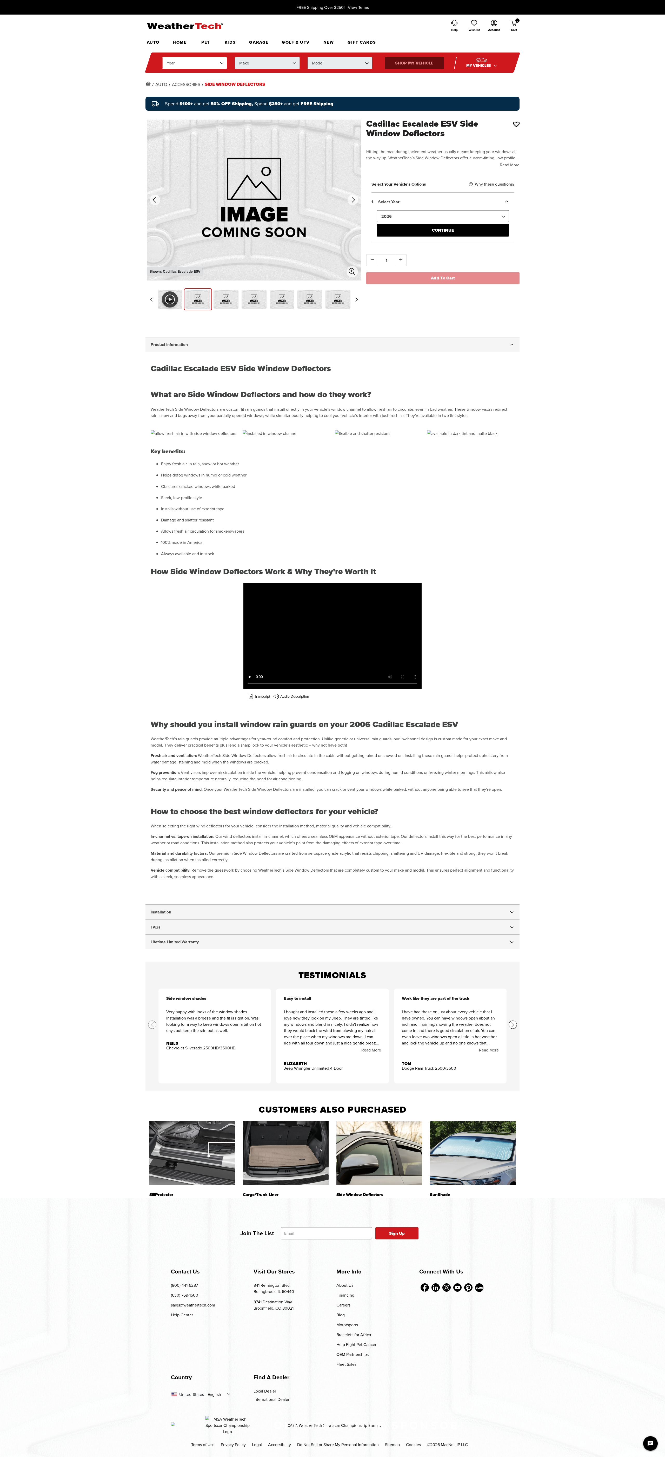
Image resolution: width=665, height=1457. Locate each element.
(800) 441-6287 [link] (184, 1285)
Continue (443, 230)
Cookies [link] (413, 1444)
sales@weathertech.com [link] (193, 1305)
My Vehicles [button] (479, 65)
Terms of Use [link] (203, 1444)
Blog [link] (340, 1315)
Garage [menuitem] (259, 42)
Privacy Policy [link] (233, 1444)
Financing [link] (345, 1295)
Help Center (182, 1315)
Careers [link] (343, 1305)
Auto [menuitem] (153, 42)
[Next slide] (356, 299)
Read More (510, 165)
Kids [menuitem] (230, 42)
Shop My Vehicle (414, 63)
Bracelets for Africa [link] (353, 1334)
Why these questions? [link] (494, 184)
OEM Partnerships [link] (352, 1354)
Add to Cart (443, 278)
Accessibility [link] (279, 1444)
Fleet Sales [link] (346, 1364)
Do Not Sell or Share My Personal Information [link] (338, 1444)
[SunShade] (473, 1153)
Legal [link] (257, 1444)
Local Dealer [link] (265, 1391)
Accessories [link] (186, 84)
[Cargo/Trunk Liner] (286, 1153)
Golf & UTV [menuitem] (296, 42)
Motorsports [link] (347, 1325)
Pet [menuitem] (205, 42)
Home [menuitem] (180, 42)
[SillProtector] (192, 1153)
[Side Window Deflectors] (379, 1153)
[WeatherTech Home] (184, 26)
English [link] (214, 1394)
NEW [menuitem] (328, 42)
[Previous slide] (151, 299)
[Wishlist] (516, 124)
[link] (148, 83)
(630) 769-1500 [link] (184, 1295)
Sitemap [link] (392, 1444)
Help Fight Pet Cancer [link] (356, 1344)
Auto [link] (161, 84)
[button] (474, 26)
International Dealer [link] (271, 1399)
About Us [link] (344, 1285)
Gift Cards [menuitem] (362, 42)
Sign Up (397, 1233)
